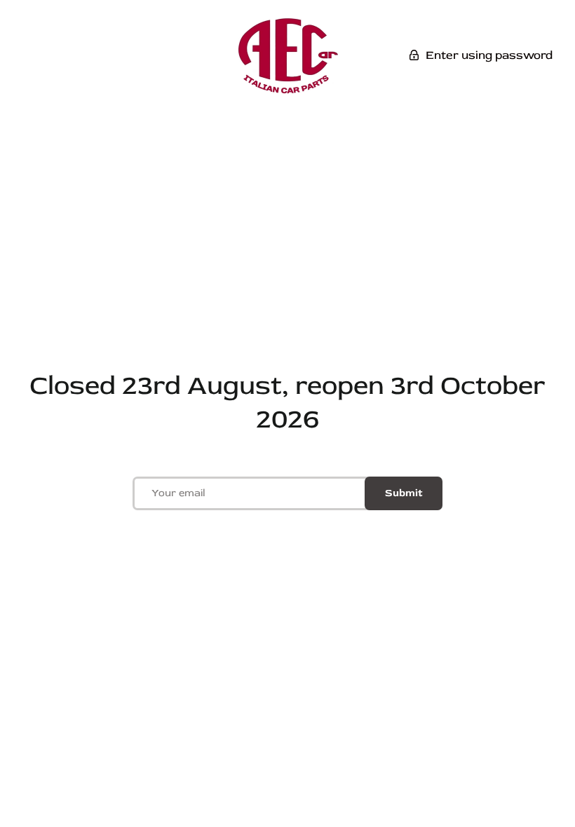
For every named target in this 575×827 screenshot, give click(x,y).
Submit (403, 493)
